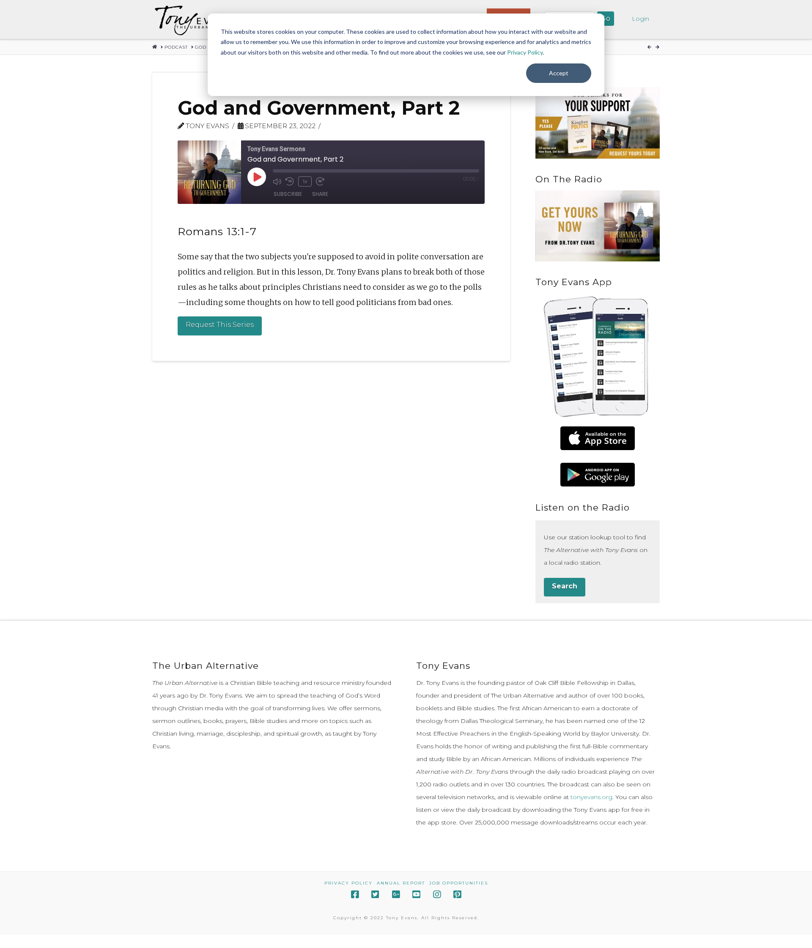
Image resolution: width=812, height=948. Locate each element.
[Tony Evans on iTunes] (597, 438)
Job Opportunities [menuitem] (458, 883)
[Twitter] (375, 894)
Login (640, 18)
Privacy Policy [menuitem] (348, 883)
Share (320, 194)
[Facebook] (355, 894)
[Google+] (396, 894)
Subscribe (288, 194)
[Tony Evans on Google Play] (597, 474)
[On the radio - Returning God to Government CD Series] (597, 225)
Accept (558, 73)
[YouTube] (416, 894)
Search (564, 586)
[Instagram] (437, 894)
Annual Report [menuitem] (401, 883)
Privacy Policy (525, 52)
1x (305, 181)
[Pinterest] (457, 894)
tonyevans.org (591, 797)
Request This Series (220, 325)
